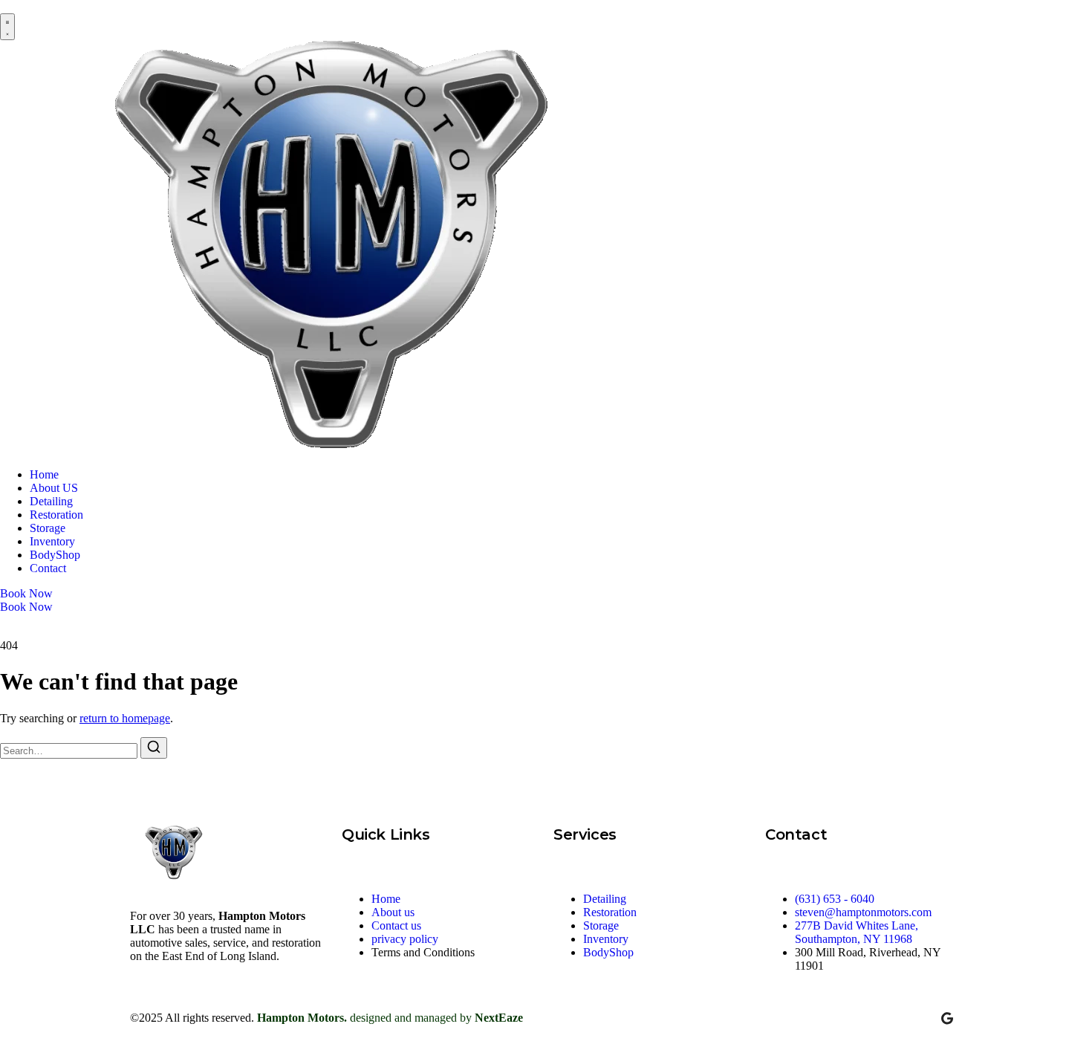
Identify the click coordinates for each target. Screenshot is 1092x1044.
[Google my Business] (947, 1018)
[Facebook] (882, 1018)
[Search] (153, 748)
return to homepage (124, 718)
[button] (7, 26)
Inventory (52, 541)
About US (54, 488)
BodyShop (55, 554)
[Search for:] (70, 750)
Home (44, 474)
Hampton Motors (300, 1017)
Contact (48, 568)
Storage (47, 528)
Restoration (56, 514)
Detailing (51, 501)
